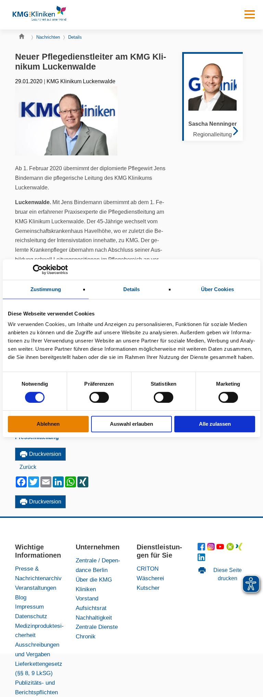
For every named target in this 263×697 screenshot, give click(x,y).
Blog (20, 597)
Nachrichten (48, 37)
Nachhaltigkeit (94, 617)
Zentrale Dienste (97, 626)
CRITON (148, 568)
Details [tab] (131, 289)
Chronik (86, 636)
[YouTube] (221, 548)
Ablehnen (48, 424)
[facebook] (203, 548)
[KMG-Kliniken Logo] (39, 15)
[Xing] (239, 548)
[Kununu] (230, 548)
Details (75, 37)
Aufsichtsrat (91, 608)
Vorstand (87, 598)
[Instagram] (211, 548)
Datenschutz (31, 616)
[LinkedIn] (202, 559)
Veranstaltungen (35, 587)
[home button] (23, 38)
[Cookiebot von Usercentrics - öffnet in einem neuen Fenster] (38, 269)
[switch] (99, 397)
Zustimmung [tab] (45, 289)
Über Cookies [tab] (217, 289)
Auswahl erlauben (131, 424)
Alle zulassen (215, 424)
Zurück (28, 467)
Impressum (29, 606)
